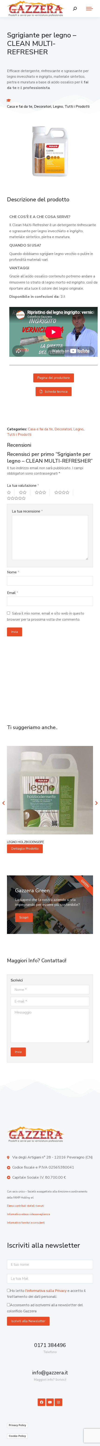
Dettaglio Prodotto (25, 848)
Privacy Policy (17, 1425)
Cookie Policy (17, 1436)
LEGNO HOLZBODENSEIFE (25, 842)
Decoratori (42, 106)
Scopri (24, 917)
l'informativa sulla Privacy (46, 1290)
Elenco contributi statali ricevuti (25, 1206)
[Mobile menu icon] (87, 8)
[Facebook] (41, 1402)
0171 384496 (50, 1345)
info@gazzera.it (50, 1372)
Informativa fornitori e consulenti (26, 1223)
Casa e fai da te (19, 106)
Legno (58, 106)
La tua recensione (27, 511)
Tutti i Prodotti (77, 106)
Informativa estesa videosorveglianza (28, 1214)
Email (12, 592)
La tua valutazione (23, 485)
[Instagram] (58, 1402)
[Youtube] (50, 1402)
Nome (13, 572)
